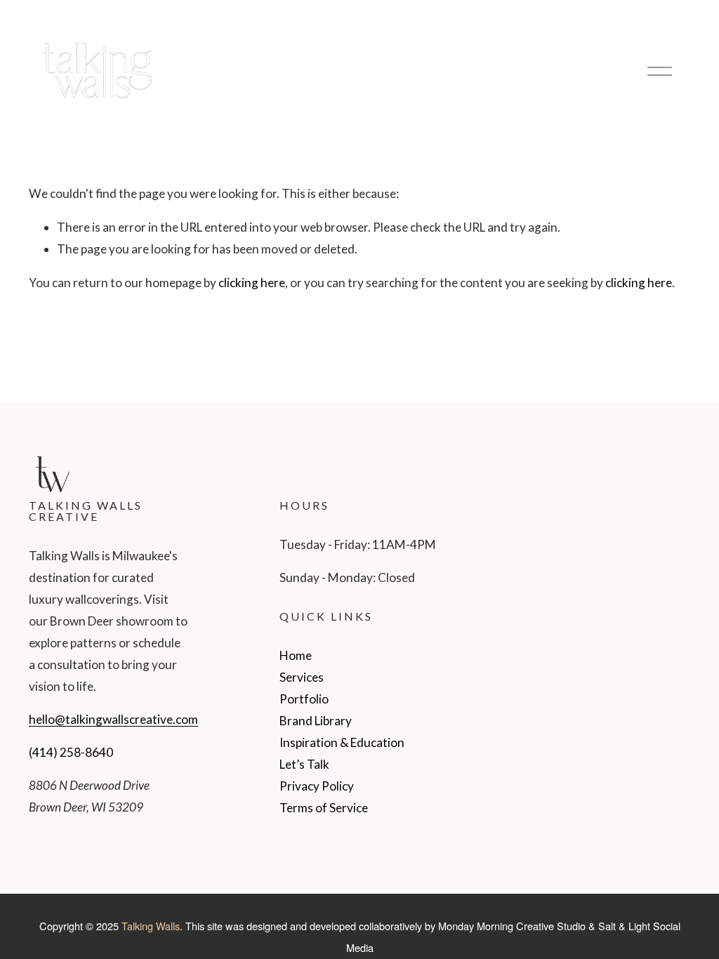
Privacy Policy (316, 786)
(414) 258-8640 (71, 752)
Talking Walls (150, 926)
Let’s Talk (304, 764)
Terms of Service (323, 807)
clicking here (251, 282)
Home (295, 655)
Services (301, 677)
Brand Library (315, 720)
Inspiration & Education (341, 742)
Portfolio (304, 699)
